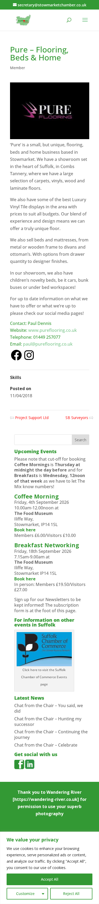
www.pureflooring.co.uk (52, 330)
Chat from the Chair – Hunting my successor (47, 721)
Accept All (49, 879)
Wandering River (64, 792)
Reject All (71, 893)
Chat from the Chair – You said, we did (48, 708)
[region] (49, 868)
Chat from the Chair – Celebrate (45, 745)
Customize (25, 893)
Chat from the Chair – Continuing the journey (51, 734)
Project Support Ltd (31, 417)
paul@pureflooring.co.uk (48, 344)
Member (17, 67)
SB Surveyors (77, 417)
